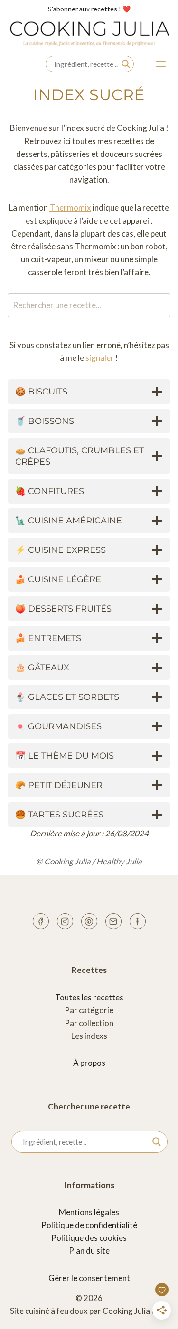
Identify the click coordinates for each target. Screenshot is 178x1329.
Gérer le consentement (89, 1278)
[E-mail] (113, 921)
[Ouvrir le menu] (160, 64)
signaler (100, 358)
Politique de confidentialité (89, 1225)
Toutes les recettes (89, 997)
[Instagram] (65, 921)
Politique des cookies (89, 1238)
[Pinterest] (89, 921)
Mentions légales (89, 1212)
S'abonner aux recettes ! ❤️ (89, 9)
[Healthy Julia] (138, 921)
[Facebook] (41, 921)
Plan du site (89, 1251)
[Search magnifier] (125, 64)
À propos (89, 1063)
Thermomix (70, 207)
